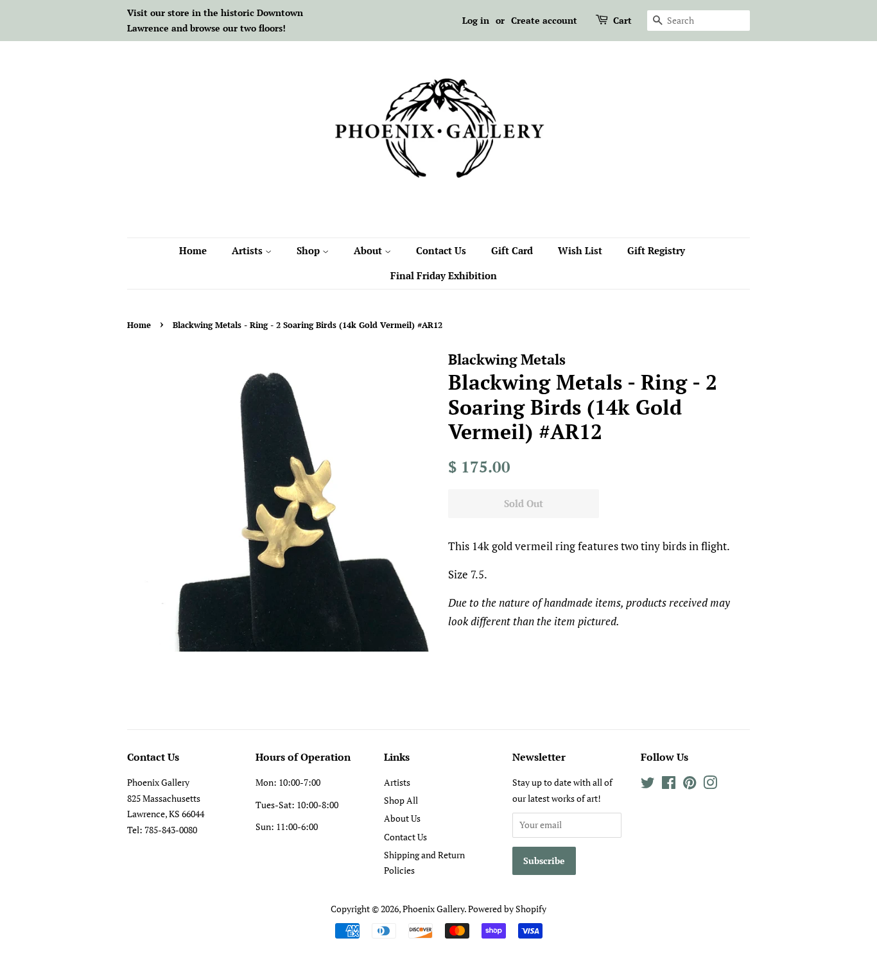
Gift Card (512, 250)
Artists (248, 250)
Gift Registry (656, 250)
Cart (622, 20)
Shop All (401, 800)
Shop (309, 250)
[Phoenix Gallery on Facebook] (668, 785)
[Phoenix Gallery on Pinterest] (689, 785)
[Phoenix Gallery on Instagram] (710, 785)
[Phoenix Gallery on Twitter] (648, 785)
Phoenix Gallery (433, 909)
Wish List (580, 250)
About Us (402, 818)
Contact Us (441, 250)
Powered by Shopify (507, 909)
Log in (475, 20)
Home (193, 250)
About (369, 250)
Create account (544, 20)
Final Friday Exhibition (443, 275)
